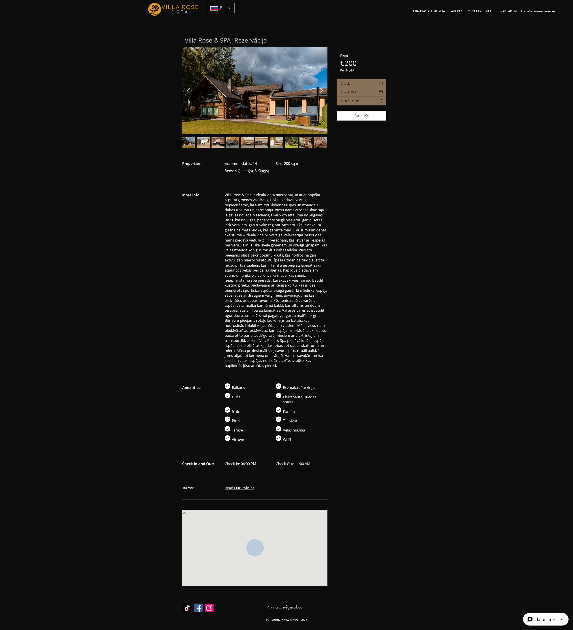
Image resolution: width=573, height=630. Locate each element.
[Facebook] (198, 608)
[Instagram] (209, 608)
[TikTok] (187, 608)
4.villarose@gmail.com (286, 607)
